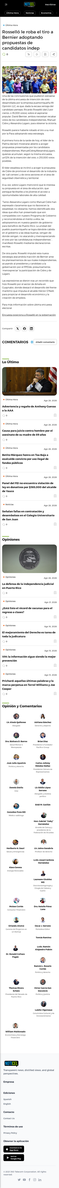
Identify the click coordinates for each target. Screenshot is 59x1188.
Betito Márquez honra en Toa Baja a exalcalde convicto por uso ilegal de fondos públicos (25, 458)
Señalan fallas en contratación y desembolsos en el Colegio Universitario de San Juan (28, 515)
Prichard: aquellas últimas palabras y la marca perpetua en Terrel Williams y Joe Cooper (28, 684)
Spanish (7, 1099)
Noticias (30, 13)
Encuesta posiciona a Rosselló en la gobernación (29, 314)
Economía (46, 13)
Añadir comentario (45, 342)
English (7, 1104)
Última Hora (12, 13)
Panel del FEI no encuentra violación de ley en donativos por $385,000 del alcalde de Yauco (29, 487)
